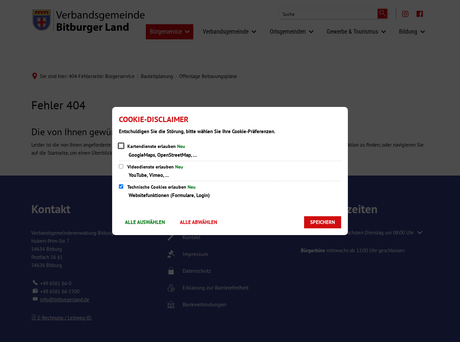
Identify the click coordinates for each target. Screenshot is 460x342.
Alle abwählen (198, 222)
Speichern (322, 222)
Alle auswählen (145, 222)
